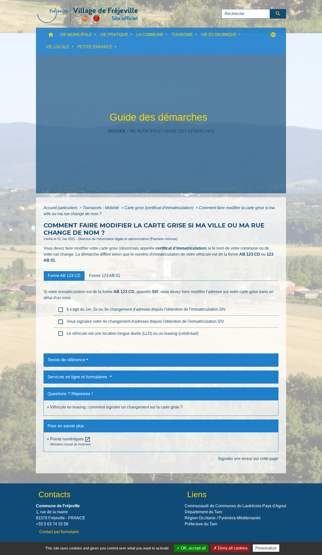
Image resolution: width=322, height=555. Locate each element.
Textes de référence (66, 359)
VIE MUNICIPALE (145, 131)
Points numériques (70, 439)
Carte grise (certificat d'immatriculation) (159, 208)
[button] (51, 36)
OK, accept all (193, 548)
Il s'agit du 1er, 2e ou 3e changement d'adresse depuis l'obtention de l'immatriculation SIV (142, 310)
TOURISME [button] (183, 34)
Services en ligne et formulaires (78, 377)
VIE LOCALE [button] (58, 47)
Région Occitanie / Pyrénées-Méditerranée (223, 518)
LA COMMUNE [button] (150, 34)
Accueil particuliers (61, 208)
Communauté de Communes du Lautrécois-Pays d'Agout (235, 506)
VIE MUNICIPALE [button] (76, 34)
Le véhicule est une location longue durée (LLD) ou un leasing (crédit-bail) (128, 334)
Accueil (117, 131)
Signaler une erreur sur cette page (248, 458)
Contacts (54, 494)
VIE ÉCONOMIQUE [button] (219, 34)
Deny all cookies (232, 548)
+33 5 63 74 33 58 (52, 524)
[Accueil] (87, 14)
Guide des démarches (189, 131)
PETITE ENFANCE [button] (95, 47)
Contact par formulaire (59, 532)
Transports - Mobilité (101, 208)
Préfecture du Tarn (201, 524)
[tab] (64, 276)
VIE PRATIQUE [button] (114, 34)
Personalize (266, 548)
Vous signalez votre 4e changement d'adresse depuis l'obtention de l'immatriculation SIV (141, 322)
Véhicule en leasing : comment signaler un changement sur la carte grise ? (116, 407)
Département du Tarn (203, 512)
